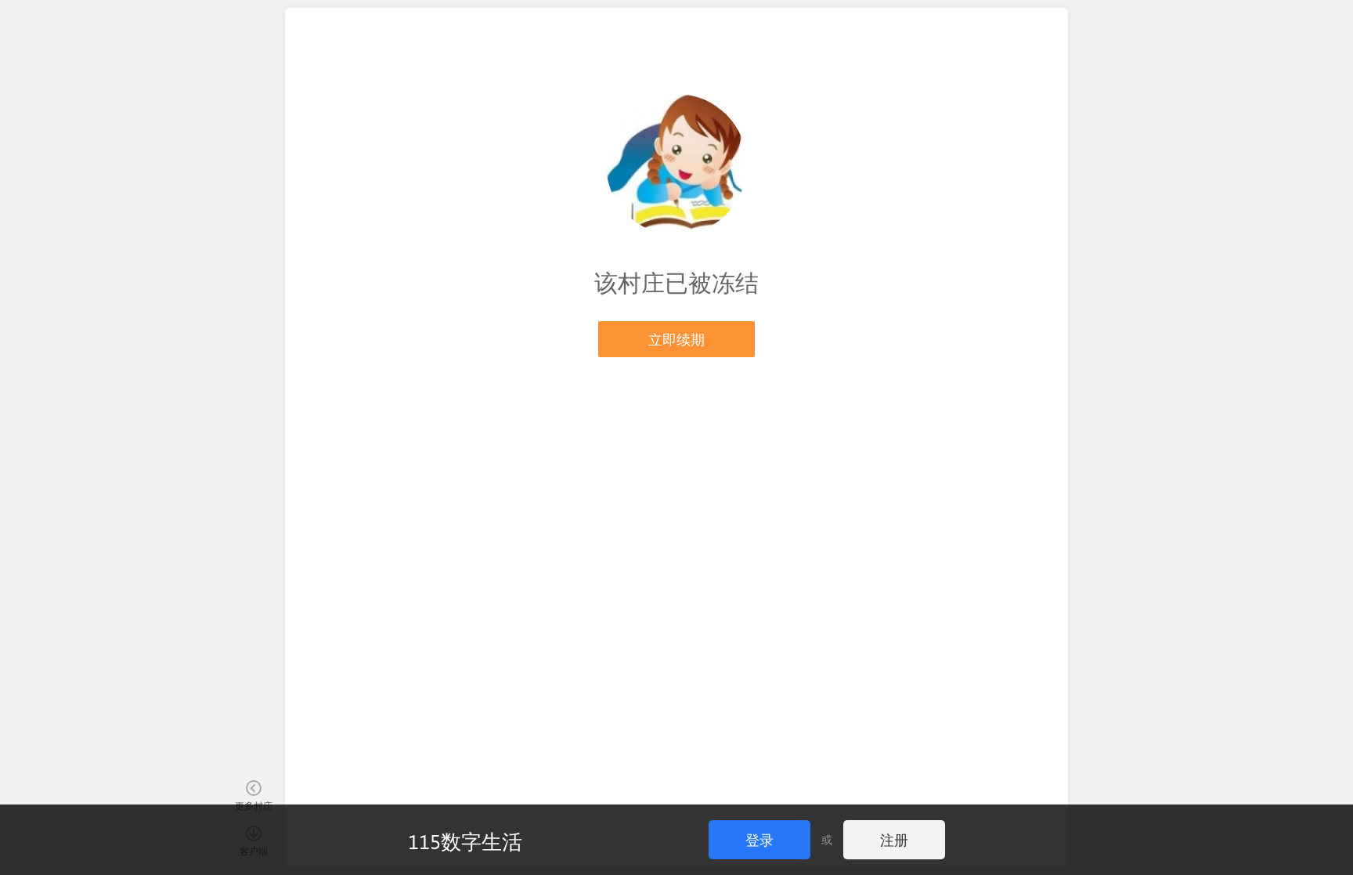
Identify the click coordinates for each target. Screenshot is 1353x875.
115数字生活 (465, 840)
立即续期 (676, 339)
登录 (759, 839)
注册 (894, 839)
